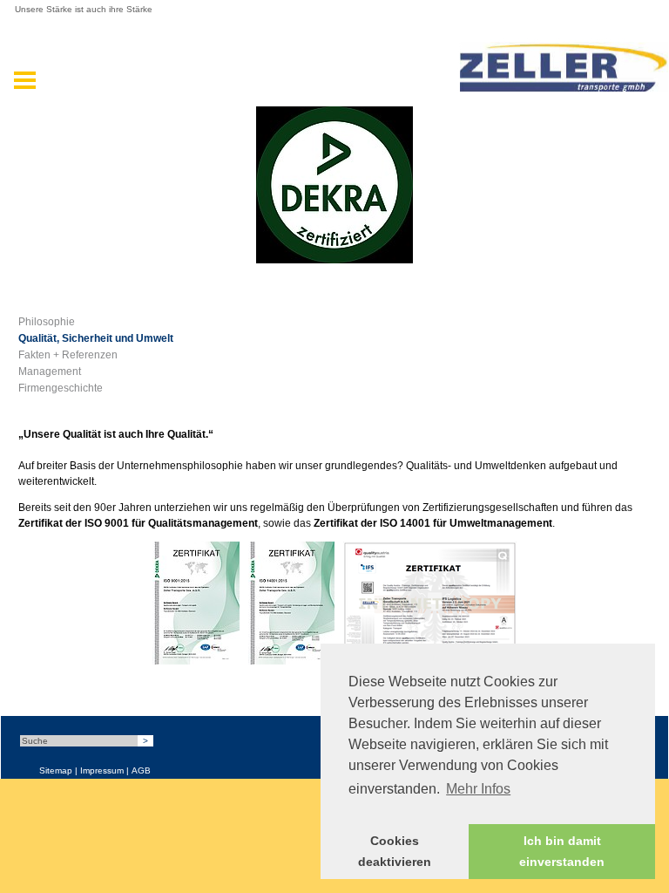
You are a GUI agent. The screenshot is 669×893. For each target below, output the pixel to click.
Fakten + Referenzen (68, 355)
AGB (141, 770)
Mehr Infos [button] (478, 788)
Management (49, 371)
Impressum (102, 770)
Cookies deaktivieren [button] (394, 851)
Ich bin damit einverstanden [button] (562, 851)
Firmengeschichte (60, 388)
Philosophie (46, 322)
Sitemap (55, 770)
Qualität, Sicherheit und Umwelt (95, 338)
